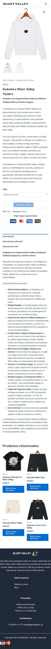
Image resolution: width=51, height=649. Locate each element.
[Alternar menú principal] (45, 3)
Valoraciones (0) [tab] (10, 246)
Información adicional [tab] (13, 241)
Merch (11, 80)
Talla (5, 189)
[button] (44, 12)
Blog (16, 587)
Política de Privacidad (25, 604)
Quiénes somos (21, 584)
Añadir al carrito (23, 205)
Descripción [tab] (8, 236)
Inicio (5, 80)
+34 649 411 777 (15, 625)
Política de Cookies (25, 607)
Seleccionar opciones (11, 489)
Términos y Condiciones (25, 611)
